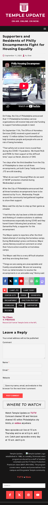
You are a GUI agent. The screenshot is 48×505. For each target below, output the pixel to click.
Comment (7, 342)
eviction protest (30, 300)
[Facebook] (10, 495)
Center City (10, 295)
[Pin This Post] (21, 281)
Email (5, 370)
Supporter (32, 305)
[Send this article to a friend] (26, 281)
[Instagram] (29, 495)
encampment (11, 300)
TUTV (33, 413)
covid (23, 295)
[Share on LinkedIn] (16, 281)
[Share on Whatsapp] (37, 281)
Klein (28, 477)
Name (5, 362)
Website (6, 378)
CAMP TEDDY (28, 290)
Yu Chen (28, 56)
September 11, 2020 (13, 56)
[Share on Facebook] (5, 281)
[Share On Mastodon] (42, 281)
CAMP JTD (14, 290)
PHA (20, 305)
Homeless (9, 305)
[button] (44, 29)
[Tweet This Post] (10, 281)
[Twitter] (19, 495)
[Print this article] (31, 281)
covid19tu (36, 295)
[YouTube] (38, 495)
